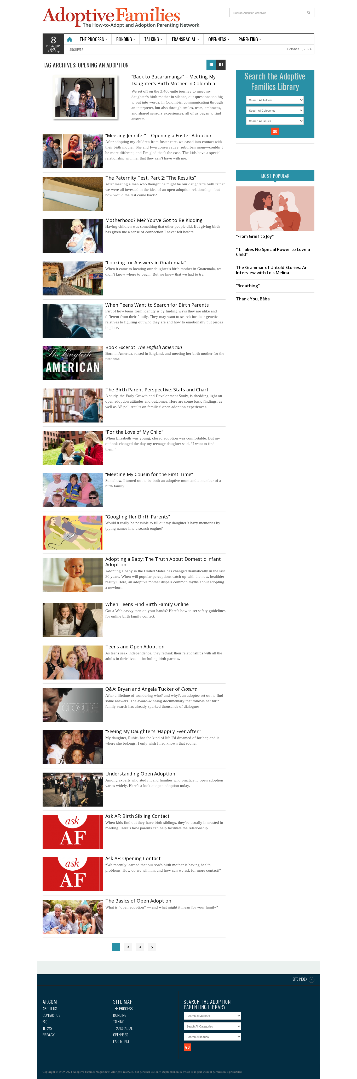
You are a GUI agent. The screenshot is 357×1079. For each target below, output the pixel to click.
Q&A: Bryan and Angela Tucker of (151, 689)
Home (69, 37)
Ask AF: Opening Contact (133, 858)
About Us (50, 1008)
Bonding (124, 39)
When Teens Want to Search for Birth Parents (157, 305)
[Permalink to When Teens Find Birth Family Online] (73, 620)
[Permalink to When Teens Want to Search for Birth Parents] (73, 321)
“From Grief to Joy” (255, 236)
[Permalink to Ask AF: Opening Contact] (73, 874)
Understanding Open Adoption (140, 773)
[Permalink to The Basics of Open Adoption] (73, 917)
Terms (47, 1028)
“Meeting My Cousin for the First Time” (149, 474)
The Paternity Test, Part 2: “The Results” (150, 178)
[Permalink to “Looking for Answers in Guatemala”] (73, 278)
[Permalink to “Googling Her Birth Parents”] (73, 533)
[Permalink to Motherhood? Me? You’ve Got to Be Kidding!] (73, 236)
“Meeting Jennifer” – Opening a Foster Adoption (158, 135)
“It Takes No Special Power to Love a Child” (273, 252)
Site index (299, 979)
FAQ (45, 1021)
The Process (92, 39)
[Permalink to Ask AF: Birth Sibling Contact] (73, 832)
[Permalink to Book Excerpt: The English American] (73, 363)
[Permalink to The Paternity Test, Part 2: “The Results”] (73, 194)
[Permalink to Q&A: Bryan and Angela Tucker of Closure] (73, 705)
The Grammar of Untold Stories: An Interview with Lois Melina (272, 270)
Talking (151, 39)
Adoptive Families (121, 17)
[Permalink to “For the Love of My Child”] (73, 448)
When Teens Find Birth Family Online (147, 604)
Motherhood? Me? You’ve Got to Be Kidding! (154, 220)
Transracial (183, 39)
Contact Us (51, 1015)
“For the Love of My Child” (134, 432)
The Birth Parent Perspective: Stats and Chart (157, 389)
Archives (76, 49)
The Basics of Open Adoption (138, 901)
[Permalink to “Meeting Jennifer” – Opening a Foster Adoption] (73, 151)
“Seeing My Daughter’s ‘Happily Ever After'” (153, 731)
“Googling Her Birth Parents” (137, 516)
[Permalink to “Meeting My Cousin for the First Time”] (73, 490)
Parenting (248, 39)
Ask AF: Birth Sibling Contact (137, 816)
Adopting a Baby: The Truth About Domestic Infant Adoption (163, 562)
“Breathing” (248, 286)
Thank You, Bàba (253, 299)
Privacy (49, 1034)
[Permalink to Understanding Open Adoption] (73, 790)
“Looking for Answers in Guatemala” (145, 262)
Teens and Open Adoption (134, 646)
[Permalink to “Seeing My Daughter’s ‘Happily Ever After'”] (73, 747)
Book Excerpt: (143, 347)
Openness (217, 39)
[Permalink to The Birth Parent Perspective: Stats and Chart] (73, 406)
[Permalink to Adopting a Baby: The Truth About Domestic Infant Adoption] (73, 575)
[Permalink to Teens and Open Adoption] (73, 663)
